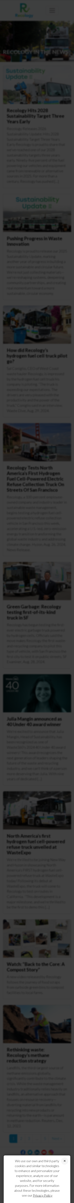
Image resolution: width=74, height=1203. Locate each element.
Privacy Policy (42, 1195)
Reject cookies (64, 1161)
